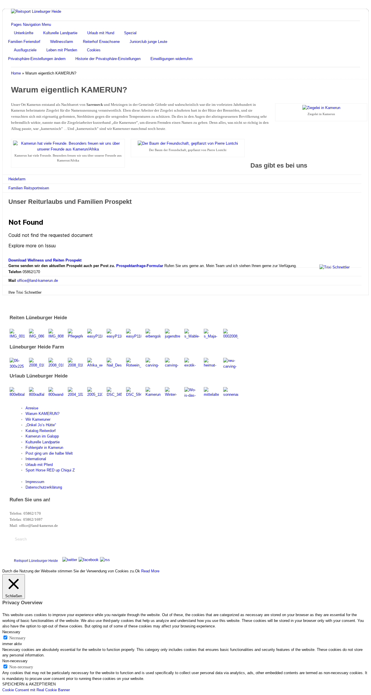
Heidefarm (17, 179)
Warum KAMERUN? (42, 413)
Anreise (32, 408)
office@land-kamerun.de (37, 280)
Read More (150, 571)
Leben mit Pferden (61, 50)
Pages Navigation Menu (31, 24)
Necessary (17, 638)
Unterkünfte (23, 33)
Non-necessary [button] (15, 661)
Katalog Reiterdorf (41, 431)
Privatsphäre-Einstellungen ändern (37, 59)
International (36, 459)
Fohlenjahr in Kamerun (44, 447)
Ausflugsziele (25, 50)
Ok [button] (137, 571)
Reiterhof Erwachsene (101, 41)
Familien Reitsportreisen (28, 188)
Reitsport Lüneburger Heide (36, 561)
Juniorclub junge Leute (148, 41)
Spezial (130, 33)
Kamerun (334, 560)
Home (16, 73)
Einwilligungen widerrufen (171, 59)
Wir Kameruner (38, 419)
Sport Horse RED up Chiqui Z (50, 470)
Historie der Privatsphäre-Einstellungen (108, 59)
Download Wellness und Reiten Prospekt (44, 260)
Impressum (35, 482)
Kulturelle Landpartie (60, 33)
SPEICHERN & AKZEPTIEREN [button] (29, 684)
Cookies (94, 50)
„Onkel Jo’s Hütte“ (41, 425)
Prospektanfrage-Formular (139, 266)
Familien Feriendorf (24, 41)
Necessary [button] (11, 632)
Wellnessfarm (61, 41)
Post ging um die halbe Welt (49, 453)
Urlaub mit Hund (100, 33)
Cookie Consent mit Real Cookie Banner (36, 690)
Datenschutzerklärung (44, 487)
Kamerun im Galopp (42, 436)
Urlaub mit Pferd (39, 464)
